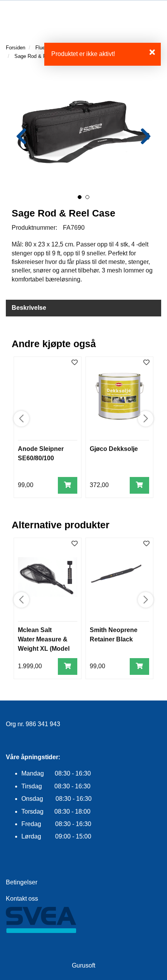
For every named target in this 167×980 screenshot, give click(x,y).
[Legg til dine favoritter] (74, 363)
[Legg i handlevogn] (67, 485)
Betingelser (21, 882)
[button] (80, 197)
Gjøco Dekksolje (114, 448)
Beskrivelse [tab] (29, 307)
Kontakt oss (22, 898)
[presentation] (21, 136)
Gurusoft (83, 965)
